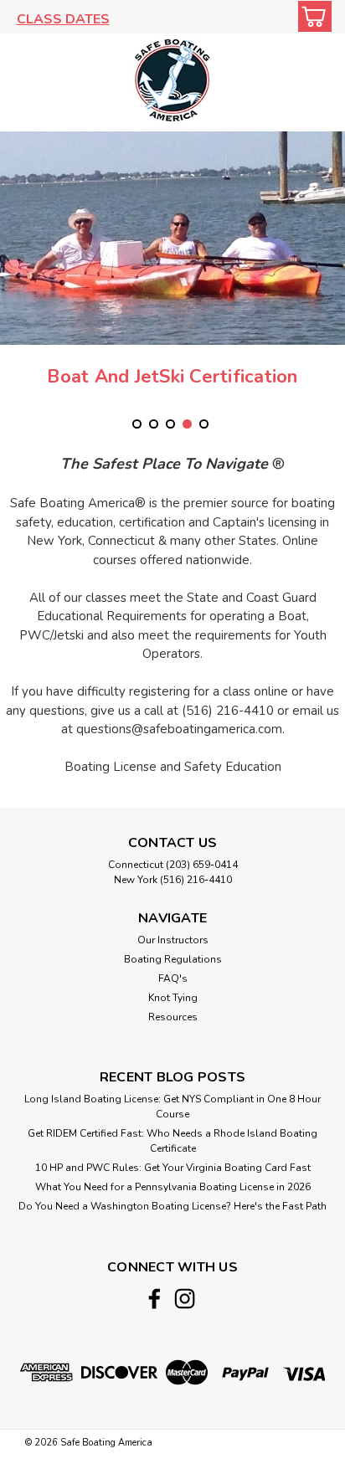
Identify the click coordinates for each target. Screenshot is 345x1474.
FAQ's (173, 978)
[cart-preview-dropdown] (311, 16)
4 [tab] (187, 424)
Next (330, 271)
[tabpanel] (172, 274)
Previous (14, 271)
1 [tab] (137, 424)
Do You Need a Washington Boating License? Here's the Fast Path (172, 1206)
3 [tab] (170, 424)
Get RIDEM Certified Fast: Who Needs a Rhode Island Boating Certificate (172, 1141)
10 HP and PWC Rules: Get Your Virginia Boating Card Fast (173, 1167)
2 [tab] (153, 424)
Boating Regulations (173, 959)
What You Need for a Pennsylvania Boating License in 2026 (173, 1187)
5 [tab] (204, 424)
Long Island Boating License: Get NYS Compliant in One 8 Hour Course (172, 1106)
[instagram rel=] (184, 1298)
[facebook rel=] (154, 1298)
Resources (173, 1017)
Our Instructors (173, 940)
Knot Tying (173, 997)
